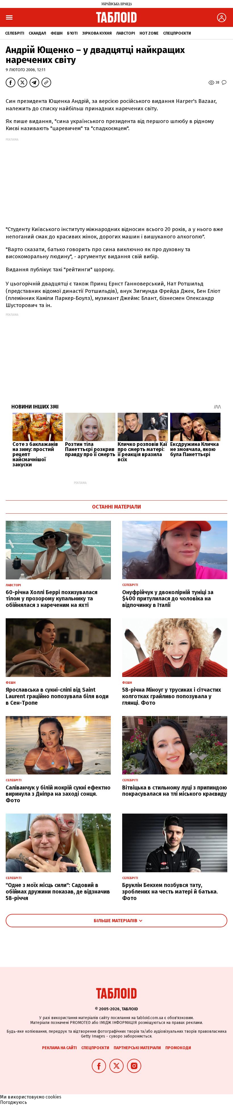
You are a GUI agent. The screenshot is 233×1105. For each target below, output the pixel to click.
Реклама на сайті (59, 1047)
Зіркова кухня (97, 33)
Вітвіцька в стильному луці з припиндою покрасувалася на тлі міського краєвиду (174, 790)
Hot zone (149, 33)
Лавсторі (125, 33)
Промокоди (178, 1047)
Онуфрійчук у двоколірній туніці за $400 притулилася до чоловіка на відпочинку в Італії (167, 599)
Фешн (57, 33)
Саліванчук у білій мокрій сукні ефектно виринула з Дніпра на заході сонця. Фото (58, 794)
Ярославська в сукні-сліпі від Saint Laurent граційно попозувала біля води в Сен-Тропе (57, 696)
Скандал (37, 33)
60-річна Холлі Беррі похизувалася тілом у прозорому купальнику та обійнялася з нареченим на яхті (51, 599)
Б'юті (72, 33)
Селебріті (14, 33)
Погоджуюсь (13, 1102)
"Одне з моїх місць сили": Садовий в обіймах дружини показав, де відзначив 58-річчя (58, 891)
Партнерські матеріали (137, 1047)
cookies (53, 1097)
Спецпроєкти (177, 33)
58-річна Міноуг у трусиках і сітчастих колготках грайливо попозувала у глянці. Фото (171, 696)
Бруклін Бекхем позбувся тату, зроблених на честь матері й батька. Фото (170, 891)
